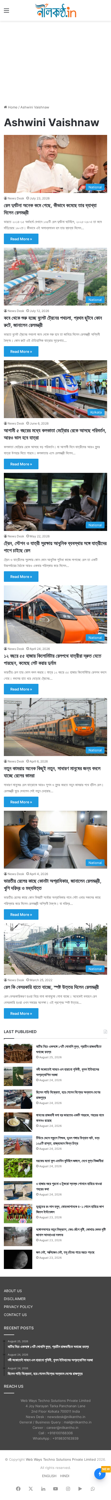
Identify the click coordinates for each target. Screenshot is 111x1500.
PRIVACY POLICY (18, 1307)
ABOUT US (13, 1291)
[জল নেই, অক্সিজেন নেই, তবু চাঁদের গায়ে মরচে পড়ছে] (18, 1259)
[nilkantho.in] (55, 10)
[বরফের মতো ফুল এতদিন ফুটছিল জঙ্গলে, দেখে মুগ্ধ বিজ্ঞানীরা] (18, 1167)
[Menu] (6, 12)
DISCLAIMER (15, 1299)
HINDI (64, 1476)
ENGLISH (49, 1476)
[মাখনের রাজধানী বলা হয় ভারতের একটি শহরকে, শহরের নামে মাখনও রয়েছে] (18, 1122)
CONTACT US (15, 1315)
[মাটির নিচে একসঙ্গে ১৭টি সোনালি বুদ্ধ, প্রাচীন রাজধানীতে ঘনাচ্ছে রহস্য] (18, 1053)
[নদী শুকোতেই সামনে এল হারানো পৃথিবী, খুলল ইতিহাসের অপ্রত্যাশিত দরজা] (18, 1076)
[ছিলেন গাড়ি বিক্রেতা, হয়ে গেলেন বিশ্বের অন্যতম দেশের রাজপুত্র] (18, 1099)
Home (12, 107)
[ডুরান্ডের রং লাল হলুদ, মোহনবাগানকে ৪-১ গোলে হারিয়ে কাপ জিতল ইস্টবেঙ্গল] (18, 1213)
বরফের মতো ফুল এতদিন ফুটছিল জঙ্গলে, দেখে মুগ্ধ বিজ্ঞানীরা (70, 1160)
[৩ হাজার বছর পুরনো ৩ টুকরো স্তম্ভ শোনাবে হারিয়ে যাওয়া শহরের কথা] (18, 1190)
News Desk (16, 198)
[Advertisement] (55, 62)
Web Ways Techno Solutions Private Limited (61, 1459)
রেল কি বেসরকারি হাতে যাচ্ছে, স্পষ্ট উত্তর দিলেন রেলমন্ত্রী (51, 987)
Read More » (21, 239)
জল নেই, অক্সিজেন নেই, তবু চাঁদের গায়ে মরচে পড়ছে (65, 1252)
